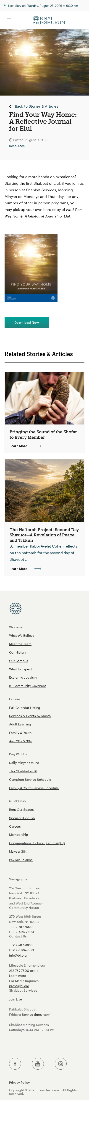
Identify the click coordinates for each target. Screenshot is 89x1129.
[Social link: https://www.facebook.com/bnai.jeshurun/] (15, 1064)
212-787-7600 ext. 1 (23, 970)
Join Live (15, 999)
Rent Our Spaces (21, 809)
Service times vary (36, 1014)
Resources (17, 146)
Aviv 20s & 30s (20, 741)
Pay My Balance (21, 860)
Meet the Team (20, 644)
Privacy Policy (19, 1082)
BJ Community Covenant (27, 686)
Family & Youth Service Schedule (34, 788)
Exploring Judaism (23, 677)
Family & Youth (20, 733)
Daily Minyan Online (24, 763)
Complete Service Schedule (30, 779)
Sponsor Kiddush (22, 818)
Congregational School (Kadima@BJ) (37, 843)
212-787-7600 (23, 927)
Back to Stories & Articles (36, 106)
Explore (14, 699)
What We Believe (21, 635)
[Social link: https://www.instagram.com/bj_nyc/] (61, 1064)
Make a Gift (17, 851)
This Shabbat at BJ (23, 771)
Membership (18, 834)
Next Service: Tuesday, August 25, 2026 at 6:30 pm (43, 5)
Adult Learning (20, 724)
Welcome (15, 627)
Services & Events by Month (30, 716)
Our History (17, 652)
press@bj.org (19, 986)
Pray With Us (18, 754)
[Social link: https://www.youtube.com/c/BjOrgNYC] (38, 1064)
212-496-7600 (23, 932)
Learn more (17, 975)
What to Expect (20, 669)
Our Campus (18, 661)
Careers (15, 826)
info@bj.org (18, 955)
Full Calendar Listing (24, 708)
